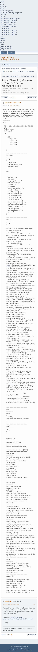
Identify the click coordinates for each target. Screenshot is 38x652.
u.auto (8, 265)
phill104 (8, 601)
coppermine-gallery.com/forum (10, 58)
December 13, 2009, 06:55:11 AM (11, 105)
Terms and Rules (18, 646)
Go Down (4, 97)
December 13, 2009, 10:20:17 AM (11, 604)
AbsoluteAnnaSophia (13, 103)
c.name (11, 384)
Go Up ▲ (25, 646)
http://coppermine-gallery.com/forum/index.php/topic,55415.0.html (18, 618)
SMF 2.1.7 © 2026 (14, 648)
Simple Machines (24, 648)
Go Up (3, 634)
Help (11, 646)
